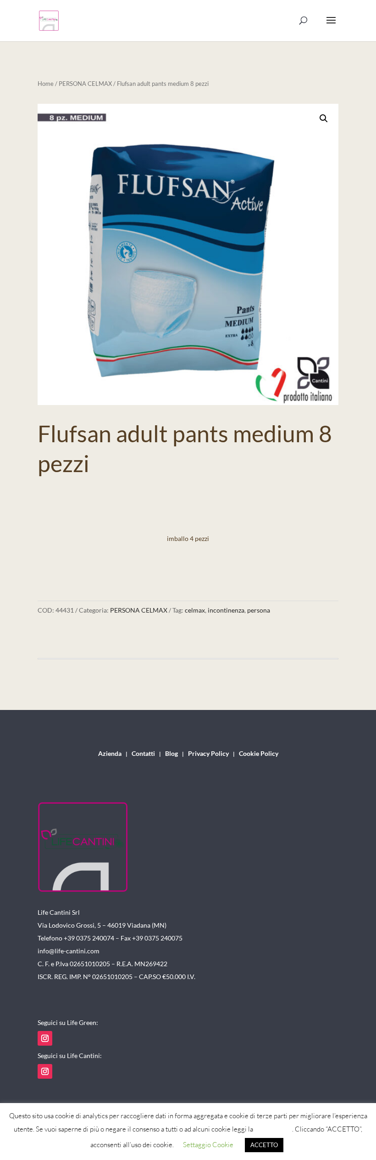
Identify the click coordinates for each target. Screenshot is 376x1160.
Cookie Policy (258, 753)
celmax (195, 610)
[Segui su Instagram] (45, 1038)
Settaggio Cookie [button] (208, 1144)
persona (258, 610)
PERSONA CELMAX (85, 83)
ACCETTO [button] (264, 1145)
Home (46, 83)
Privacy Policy (208, 753)
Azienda (110, 753)
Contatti (143, 753)
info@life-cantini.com (69, 951)
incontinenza (226, 610)
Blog (171, 753)
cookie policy (273, 1129)
